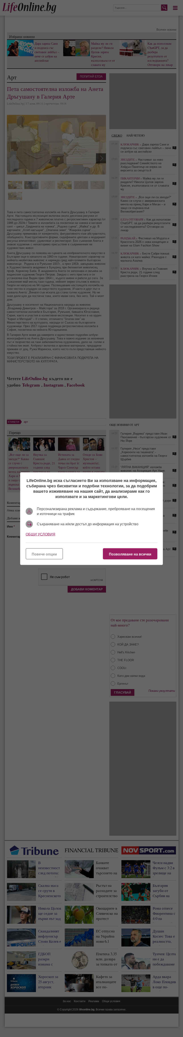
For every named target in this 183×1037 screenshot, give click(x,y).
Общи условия (40, 534)
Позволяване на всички (130, 554)
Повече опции (44, 554)
